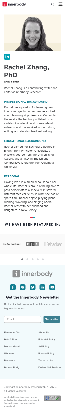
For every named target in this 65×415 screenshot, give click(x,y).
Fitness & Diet (12, 332)
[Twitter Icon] (33, 287)
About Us (43, 332)
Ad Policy (43, 346)
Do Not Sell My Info (49, 367)
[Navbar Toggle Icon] (59, 4)
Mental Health (12, 346)
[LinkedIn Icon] (42, 287)
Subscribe (51, 319)
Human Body (11, 367)
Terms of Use (45, 360)
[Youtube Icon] (52, 287)
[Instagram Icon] (23, 287)
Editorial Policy (47, 339)
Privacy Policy (46, 353)
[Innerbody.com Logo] (14, 4)
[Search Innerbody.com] (52, 4)
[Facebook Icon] (13, 287)
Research (9, 360)
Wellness (9, 353)
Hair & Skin (10, 339)
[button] (22, 259)
